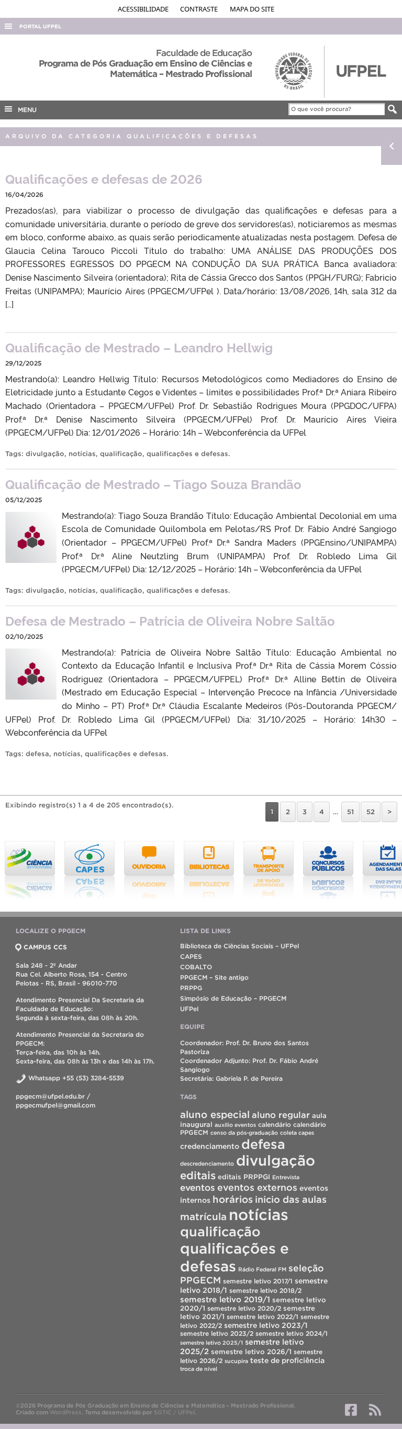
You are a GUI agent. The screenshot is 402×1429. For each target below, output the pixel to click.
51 (350, 812)
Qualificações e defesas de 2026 (104, 178)
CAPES (191, 956)
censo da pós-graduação (244, 1132)
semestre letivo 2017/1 (258, 1281)
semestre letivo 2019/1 (225, 1299)
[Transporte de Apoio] (225, 870)
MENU (25, 109)
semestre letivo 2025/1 (211, 1342)
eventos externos (257, 1187)
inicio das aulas (291, 1199)
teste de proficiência (287, 1360)
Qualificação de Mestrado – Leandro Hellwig (139, 347)
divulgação (45, 454)
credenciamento (209, 1146)
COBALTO (196, 966)
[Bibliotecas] (165, 870)
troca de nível (198, 1369)
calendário (274, 1124)
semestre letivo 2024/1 (291, 1333)
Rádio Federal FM (262, 1269)
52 (370, 812)
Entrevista (285, 1177)
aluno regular (281, 1115)
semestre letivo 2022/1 (262, 1316)
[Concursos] (285, 870)
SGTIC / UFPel (174, 1412)
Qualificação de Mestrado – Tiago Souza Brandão (153, 483)
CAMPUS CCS (45, 947)
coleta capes (297, 1132)
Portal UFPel (40, 26)
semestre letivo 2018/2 (265, 1290)
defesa (37, 754)
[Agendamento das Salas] (344, 870)
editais (198, 1175)
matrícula (203, 1216)
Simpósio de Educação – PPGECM (233, 998)
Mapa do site (252, 9)
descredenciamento (207, 1163)
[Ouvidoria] (106, 870)
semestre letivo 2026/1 (251, 1352)
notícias (82, 454)
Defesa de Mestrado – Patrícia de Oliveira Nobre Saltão (170, 620)
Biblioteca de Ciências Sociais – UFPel (239, 946)
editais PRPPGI (244, 1177)
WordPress (66, 1412)
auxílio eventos (235, 1125)
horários (233, 1199)
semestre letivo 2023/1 (266, 1325)
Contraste (199, 9)
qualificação (121, 454)
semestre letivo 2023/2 (216, 1333)
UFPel (189, 1008)
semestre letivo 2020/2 (244, 1308)
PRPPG (191, 987)
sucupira (236, 1361)
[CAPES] (46, 870)
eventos (197, 1187)
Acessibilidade (144, 9)
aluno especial (215, 1114)
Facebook (351, 1409)
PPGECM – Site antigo (214, 977)
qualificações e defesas (187, 454)
